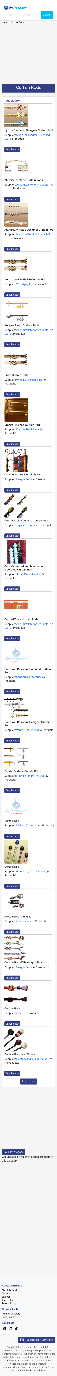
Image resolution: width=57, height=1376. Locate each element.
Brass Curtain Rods (16, 375)
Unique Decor (24, 479)
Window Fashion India (29, 379)
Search (47, 14)
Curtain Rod (11, 820)
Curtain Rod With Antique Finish (24, 962)
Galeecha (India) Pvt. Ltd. (30, 871)
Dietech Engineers (27, 825)
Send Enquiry (9, 1317)
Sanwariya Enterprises (29, 677)
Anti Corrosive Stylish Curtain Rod (25, 279)
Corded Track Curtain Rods (21, 619)
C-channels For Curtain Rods (22, 474)
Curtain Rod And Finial (18, 916)
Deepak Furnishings (27, 429)
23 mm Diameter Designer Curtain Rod (28, 130)
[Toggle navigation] (48, 6)
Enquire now (12, 149)
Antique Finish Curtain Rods (21, 325)
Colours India (24, 921)
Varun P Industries (27, 729)
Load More (28, 1081)
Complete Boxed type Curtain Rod (26, 520)
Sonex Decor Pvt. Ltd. (28, 574)
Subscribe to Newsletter (39, 1339)
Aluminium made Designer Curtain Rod (29, 229)
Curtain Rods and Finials (19, 1054)
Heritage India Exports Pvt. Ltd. (34, 1058)
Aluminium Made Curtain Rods (23, 180)
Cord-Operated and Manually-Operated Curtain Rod (23, 568)
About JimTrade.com (12, 1290)
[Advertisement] (28, 52)
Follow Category (13, 1151)
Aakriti (20, 1013)
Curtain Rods (17, 22)
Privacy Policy (9, 1303)
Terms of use (8, 1300)
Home (5, 22)
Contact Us (8, 1293)
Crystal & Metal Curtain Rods (22, 771)
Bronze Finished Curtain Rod (22, 424)
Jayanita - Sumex (26, 525)
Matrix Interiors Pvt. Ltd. (30, 775)
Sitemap (6, 1296)
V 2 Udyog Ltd (24, 284)
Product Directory (11, 1313)
